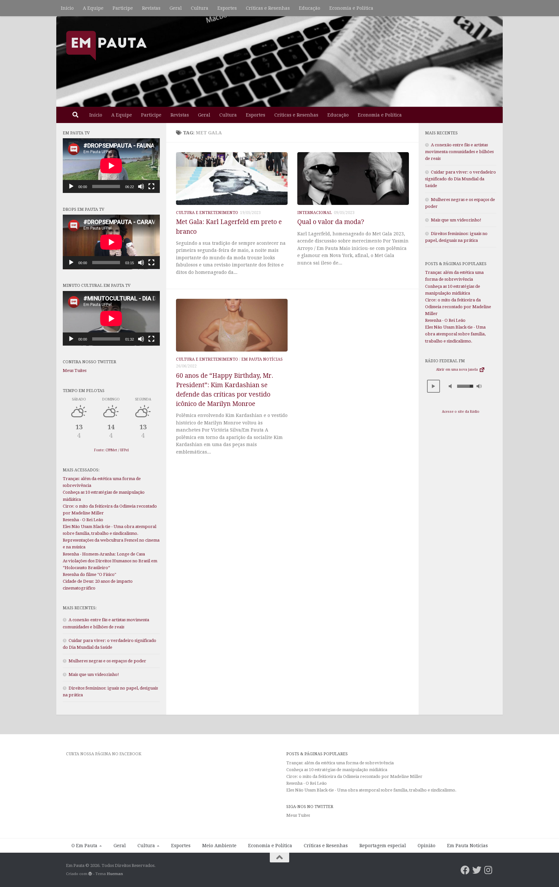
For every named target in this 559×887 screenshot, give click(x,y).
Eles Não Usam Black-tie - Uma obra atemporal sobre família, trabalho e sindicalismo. (455, 334)
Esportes (227, 8)
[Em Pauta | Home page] (106, 45)
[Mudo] (141, 186)
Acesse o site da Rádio (460, 412)
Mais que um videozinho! (94, 674)
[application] (111, 165)
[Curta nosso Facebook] (465, 870)
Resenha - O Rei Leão (83, 519)
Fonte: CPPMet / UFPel (111, 450)
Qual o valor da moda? (330, 222)
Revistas (151, 8)
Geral (176, 8)
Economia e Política (351, 8)
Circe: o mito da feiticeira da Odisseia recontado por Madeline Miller (458, 307)
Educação (309, 8)
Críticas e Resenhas (268, 8)
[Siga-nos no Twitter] (476, 870)
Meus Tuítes (74, 370)
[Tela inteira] (151, 186)
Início (67, 8)
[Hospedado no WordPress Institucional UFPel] (90, 874)
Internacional (314, 212)
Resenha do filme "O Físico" (89, 574)
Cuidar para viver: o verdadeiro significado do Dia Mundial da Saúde (460, 179)
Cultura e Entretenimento (207, 212)
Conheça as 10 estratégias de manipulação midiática (336, 769)
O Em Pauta (84, 845)
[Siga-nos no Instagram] (488, 870)
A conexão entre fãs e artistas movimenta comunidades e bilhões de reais (459, 151)
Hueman (115, 873)
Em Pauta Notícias (262, 359)
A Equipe (93, 8)
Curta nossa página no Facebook (103, 753)
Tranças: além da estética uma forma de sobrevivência (340, 762)
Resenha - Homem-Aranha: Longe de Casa (104, 554)
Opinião (426, 845)
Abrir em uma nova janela (457, 369)
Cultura (199, 8)
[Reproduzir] (71, 186)
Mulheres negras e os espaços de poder (107, 660)
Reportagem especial (382, 845)
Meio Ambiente (219, 845)
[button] (433, 386)
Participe (123, 8)
